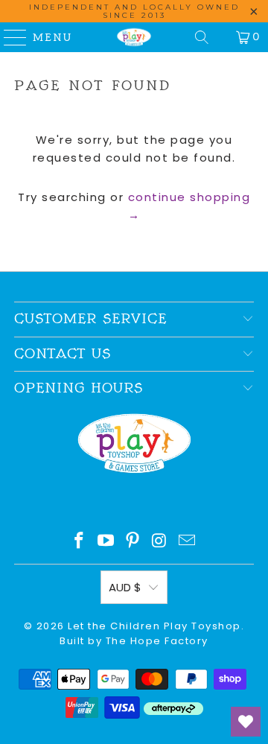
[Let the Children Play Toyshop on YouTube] (106, 542)
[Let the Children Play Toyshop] (134, 37)
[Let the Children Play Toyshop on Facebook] (79, 542)
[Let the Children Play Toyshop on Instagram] (160, 542)
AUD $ (125, 587)
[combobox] (134, 247)
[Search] (202, 37)
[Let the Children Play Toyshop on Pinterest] (133, 542)
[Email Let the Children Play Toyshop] (187, 542)
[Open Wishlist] (246, 722)
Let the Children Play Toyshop (154, 626)
